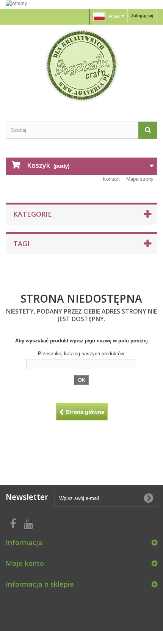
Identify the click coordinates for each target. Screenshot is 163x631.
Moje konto (25, 563)
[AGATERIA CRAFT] (81, 65)
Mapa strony (140, 179)
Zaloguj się (142, 15)
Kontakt (111, 179)
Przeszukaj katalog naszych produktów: (81, 353)
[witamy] (81, 4)
